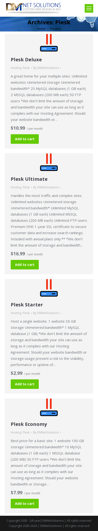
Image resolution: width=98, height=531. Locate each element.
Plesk (26, 68)
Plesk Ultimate (29, 179)
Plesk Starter (27, 304)
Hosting (16, 68)
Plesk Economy (29, 424)
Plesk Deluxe (26, 59)
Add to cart (24, 139)
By (46, 68)
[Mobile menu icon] (89, 8)
